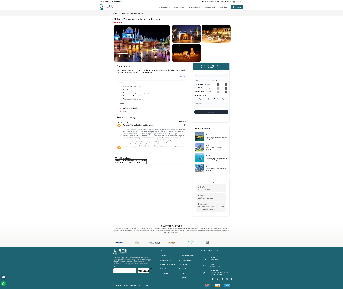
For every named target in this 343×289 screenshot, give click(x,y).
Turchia (184, 277)
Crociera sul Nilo (179, 7)
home (115, 13)
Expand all (182, 121)
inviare (211, 112)
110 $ (209, 155)
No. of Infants (203, 91)
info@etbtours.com (118, 1)
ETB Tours (144, 285)
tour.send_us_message (215, 118)
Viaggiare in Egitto (164, 7)
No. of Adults (202, 84)
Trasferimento (186, 260)
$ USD (227, 2)
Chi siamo (165, 269)
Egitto (184, 273)
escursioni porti (210, 7)
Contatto (165, 273)
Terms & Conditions (168, 264)
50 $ (209, 166)
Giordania (185, 264)
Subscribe (143, 270)
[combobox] (214, 80)
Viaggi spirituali (187, 269)
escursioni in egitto (194, 7)
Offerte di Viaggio (208, 1)
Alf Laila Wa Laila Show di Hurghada (138, 125)
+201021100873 (105, 1)
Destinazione (223, 7)
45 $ (209, 145)
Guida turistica (220, 1)
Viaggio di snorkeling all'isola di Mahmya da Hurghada (216, 159)
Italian (237, 2)
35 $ (209, 135)
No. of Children (204, 88)
